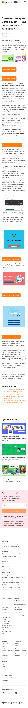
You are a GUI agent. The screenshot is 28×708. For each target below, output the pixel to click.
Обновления (15, 14)
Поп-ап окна (5, 551)
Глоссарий (5, 680)
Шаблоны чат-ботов (7, 675)
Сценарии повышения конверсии (5, 670)
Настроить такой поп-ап (11, 259)
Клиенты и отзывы (7, 598)
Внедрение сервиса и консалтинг (11, 563)
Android (15, 702)
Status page (5, 655)
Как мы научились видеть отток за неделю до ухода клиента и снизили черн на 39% (14, 391)
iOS (22, 702)
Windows (6, 702)
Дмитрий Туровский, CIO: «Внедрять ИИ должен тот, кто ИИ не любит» (13, 396)
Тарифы (4, 602)
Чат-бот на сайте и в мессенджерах (11, 544)
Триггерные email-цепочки (9, 556)
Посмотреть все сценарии (11, 145)
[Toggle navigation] (25, 2)
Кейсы (3, 666)
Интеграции (5, 561)
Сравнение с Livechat (20, 650)
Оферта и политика (7, 625)
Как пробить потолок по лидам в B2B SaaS (13, 589)
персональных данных (11, 520)
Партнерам (5, 653)
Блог (9, 14)
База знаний (5, 558)
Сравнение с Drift (19, 655)
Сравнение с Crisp (19, 653)
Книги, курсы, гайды (7, 677)
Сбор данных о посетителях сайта (11, 546)
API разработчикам (7, 650)
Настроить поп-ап (9, 69)
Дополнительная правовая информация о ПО (19, 613)
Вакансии (4, 609)
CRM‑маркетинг (6, 566)
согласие (7, 518)
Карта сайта (17, 607)
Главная (4, 14)
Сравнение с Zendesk (20, 648)
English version (18, 609)
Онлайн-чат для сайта (8, 549)
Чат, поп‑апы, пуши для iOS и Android (12, 553)
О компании (5, 607)
